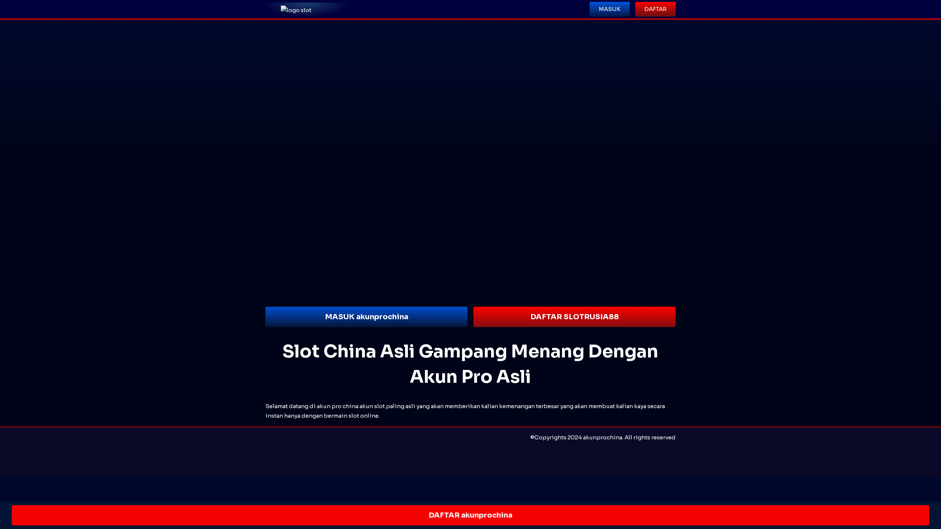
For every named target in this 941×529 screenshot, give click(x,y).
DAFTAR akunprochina (470, 515)
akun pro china (337, 406)
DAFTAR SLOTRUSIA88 (574, 316)
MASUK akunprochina (366, 316)
